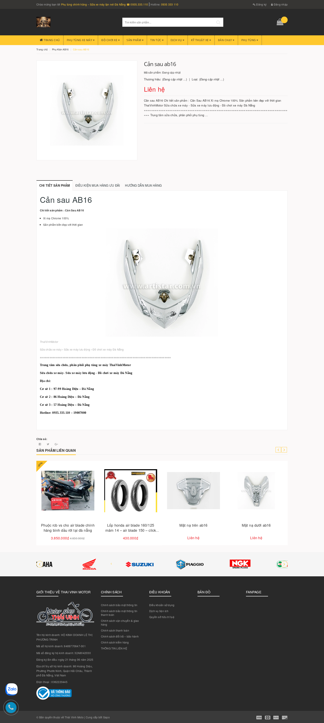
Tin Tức (156, 40)
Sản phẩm (134, 40)
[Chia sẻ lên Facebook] (40, 444)
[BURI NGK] (212, 564)
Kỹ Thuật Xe (200, 40)
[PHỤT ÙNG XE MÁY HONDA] (61, 564)
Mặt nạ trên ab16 (193, 525)
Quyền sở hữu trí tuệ (161, 617)
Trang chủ (51, 40)
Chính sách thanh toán (115, 630)
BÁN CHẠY (225, 40)
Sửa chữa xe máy (50, 349)
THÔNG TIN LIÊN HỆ (114, 648)
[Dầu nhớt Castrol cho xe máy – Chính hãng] (262, 564)
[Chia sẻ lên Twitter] (48, 444)
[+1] (56, 444)
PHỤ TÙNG (249, 40)
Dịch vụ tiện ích (158, 611)
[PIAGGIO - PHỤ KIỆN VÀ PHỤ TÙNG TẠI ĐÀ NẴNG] (162, 564)
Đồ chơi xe (109, 40)
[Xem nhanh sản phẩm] (83, 503)
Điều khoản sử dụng (162, 605)
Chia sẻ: (41, 439)
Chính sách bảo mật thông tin (119, 605)
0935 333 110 (170, 4)
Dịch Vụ (177, 40)
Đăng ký (260, 4)
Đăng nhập (280, 4)
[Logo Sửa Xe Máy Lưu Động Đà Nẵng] (76, 22)
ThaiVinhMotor (49, 341)
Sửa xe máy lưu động (77, 349)
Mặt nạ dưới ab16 (256, 525)
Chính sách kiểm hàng (115, 642)
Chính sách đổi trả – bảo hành (120, 636)
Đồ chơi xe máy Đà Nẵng (108, 349)
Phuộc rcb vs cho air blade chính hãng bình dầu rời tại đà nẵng (67, 527)
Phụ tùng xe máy (80, 40)
